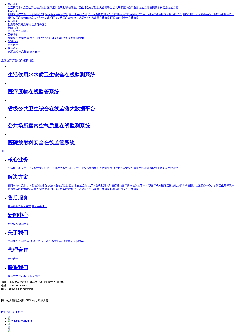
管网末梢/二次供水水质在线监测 (26, 14)
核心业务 (13, 4)
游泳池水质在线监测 (56, 14)
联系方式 (13, 51)
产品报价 (24, 51)
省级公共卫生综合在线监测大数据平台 (90, 7)
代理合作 (13, 41)
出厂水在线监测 (97, 14)
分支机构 (57, 38)
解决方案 (13, 11)
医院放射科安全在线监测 (124, 17)
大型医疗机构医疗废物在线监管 (124, 14)
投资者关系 (69, 38)
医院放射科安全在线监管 (164, 7)
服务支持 (35, 51)
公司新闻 (24, 31)
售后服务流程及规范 (19, 24)
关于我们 (13, 34)
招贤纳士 (81, 38)
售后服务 (13, 21)
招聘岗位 (28, 60)
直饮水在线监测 (78, 14)
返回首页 (6, 60)
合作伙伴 (13, 44)
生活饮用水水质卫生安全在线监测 (27, 7)
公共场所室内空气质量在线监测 (131, 7)
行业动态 (13, 31)
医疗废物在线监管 (57, 7)
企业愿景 (46, 38)
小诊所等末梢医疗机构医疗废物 (55, 17)
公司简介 (13, 38)
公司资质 (24, 38)
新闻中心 (13, 27)
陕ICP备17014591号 (12, 311)
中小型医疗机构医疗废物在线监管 (162, 14)
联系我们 (13, 48)
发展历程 (35, 38)
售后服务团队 (39, 24)
